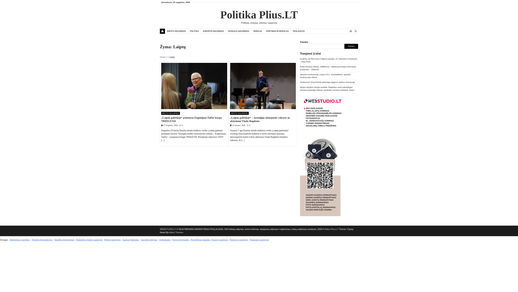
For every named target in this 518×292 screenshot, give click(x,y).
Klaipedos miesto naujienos (89, 240)
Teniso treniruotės (180, 240)
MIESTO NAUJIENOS (176, 31)
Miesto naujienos (112, 240)
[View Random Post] (350, 31)
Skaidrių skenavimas (64, 240)
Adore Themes (176, 232)
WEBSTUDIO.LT (168, 229)
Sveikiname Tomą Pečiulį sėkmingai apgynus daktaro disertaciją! (327, 82)
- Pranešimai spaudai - (201, 240)
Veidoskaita (164, 240)
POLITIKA (194, 31)
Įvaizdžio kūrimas (149, 240)
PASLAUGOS (299, 31)
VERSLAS (257, 31)
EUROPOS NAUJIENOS (213, 31)
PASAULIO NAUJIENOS (238, 31)
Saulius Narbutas (130, 240)
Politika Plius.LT (259, 15)
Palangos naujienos (259, 240)
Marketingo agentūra (20, 240)
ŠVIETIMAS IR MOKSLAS (277, 31)
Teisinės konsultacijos (41, 240)
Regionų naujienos (239, 240)
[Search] (355, 31)
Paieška (304, 42)
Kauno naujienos (220, 240)
